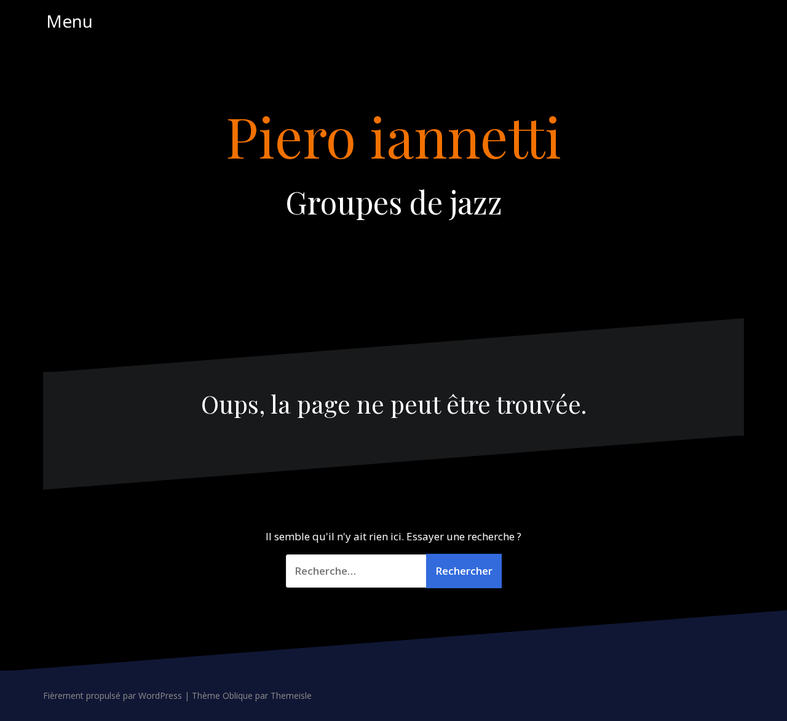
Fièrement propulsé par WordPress (112, 695)
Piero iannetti (393, 136)
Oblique (238, 695)
